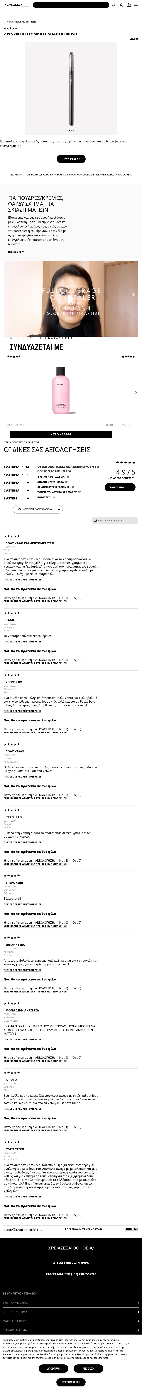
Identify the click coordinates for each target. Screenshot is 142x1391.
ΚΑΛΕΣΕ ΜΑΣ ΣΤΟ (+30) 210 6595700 (71, 1274)
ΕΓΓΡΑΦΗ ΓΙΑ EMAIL (16, 1330)
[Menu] (136, 4)
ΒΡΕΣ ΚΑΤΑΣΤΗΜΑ (15, 1312)
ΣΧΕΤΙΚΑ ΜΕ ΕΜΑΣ (15, 1302)
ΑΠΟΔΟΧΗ (88, 1368)
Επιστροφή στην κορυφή (83, 1229)
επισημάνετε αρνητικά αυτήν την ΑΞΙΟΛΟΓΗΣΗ (35, 601)
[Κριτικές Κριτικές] (95, 520)
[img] (61, 390)
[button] (136, 4)
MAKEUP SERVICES (16, 1321)
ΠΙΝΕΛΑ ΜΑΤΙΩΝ (25, 21)
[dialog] (39, 425)
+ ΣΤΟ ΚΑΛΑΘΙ (71, 159)
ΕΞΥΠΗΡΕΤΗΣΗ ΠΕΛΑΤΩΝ (20, 1293)
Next (135, 392)
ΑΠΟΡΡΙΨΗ (53, 1368)
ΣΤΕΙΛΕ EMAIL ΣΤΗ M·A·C (71, 1262)
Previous (7, 392)
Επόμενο (131, 1229)
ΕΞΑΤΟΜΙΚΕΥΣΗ (71, 1382)
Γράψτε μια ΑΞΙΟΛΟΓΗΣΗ (116, 488)
